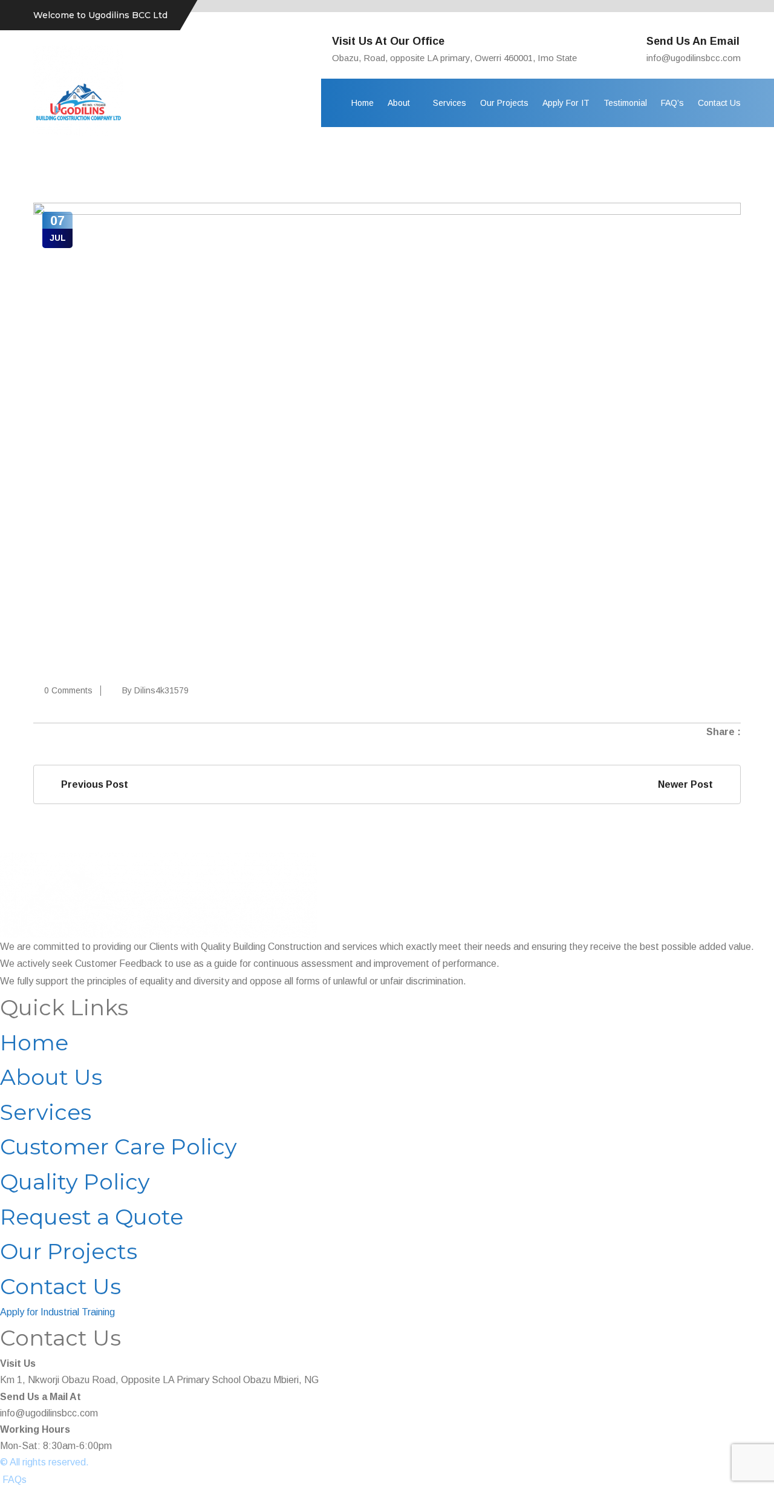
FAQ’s (672, 103)
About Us (51, 1077)
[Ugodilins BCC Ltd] (78, 90)
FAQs (14, 1479)
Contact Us (719, 103)
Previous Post (92, 784)
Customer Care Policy (118, 1146)
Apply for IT (566, 103)
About (399, 103)
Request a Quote (91, 1216)
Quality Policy (75, 1181)
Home (362, 103)
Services (449, 103)
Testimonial (625, 103)
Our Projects (504, 103)
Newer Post (688, 784)
